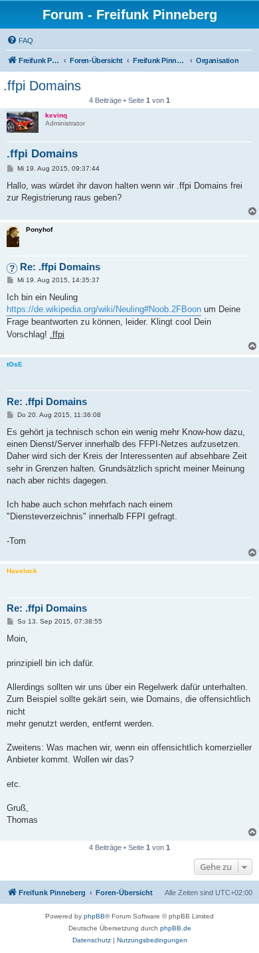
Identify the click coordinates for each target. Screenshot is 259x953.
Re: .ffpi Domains (60, 266)
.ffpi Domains (42, 85)
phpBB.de (175, 928)
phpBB (94, 916)
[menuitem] (20, 40)
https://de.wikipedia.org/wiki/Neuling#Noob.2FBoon (104, 309)
